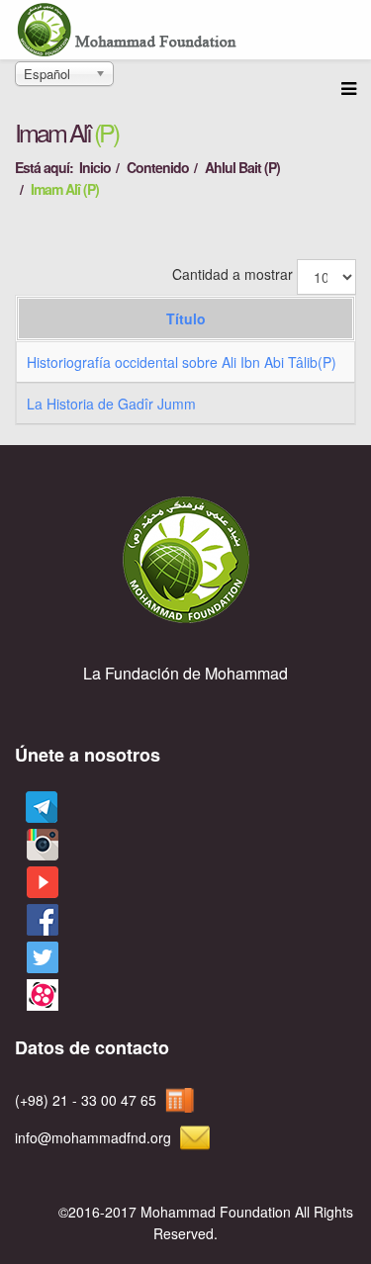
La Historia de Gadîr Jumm (111, 403)
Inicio (95, 167)
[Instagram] (38, 845)
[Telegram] (36, 807)
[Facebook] (38, 920)
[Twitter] (38, 958)
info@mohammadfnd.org (93, 1137)
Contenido (158, 167)
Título (186, 318)
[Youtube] (38, 882)
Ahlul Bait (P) (242, 167)
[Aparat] (38, 995)
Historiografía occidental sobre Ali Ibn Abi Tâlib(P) (181, 362)
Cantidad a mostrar (232, 274)
